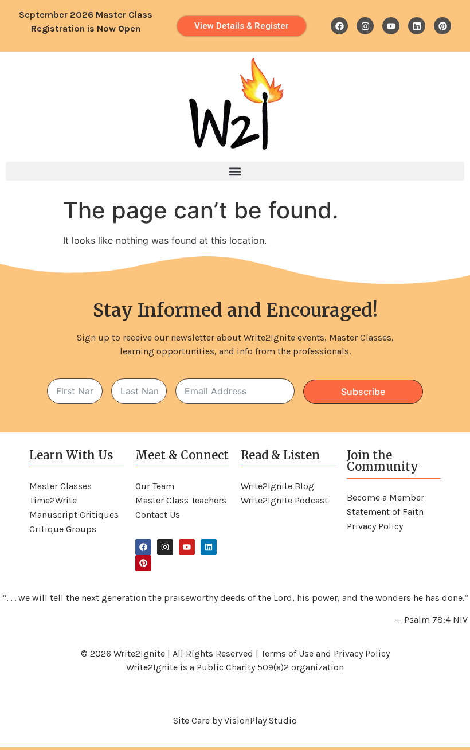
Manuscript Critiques (74, 514)
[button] (235, 171)
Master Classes (60, 486)
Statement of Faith (385, 511)
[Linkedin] (416, 25)
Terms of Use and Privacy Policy (325, 653)
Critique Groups (62, 529)
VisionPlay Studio (260, 720)
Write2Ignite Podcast (284, 500)
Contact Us (157, 514)
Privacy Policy (375, 526)
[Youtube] (390, 25)
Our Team (154, 486)
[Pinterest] (442, 25)
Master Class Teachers (180, 500)
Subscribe (363, 391)
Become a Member (385, 497)
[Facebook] (339, 25)
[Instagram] (365, 25)
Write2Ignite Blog (277, 486)
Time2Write (53, 500)
